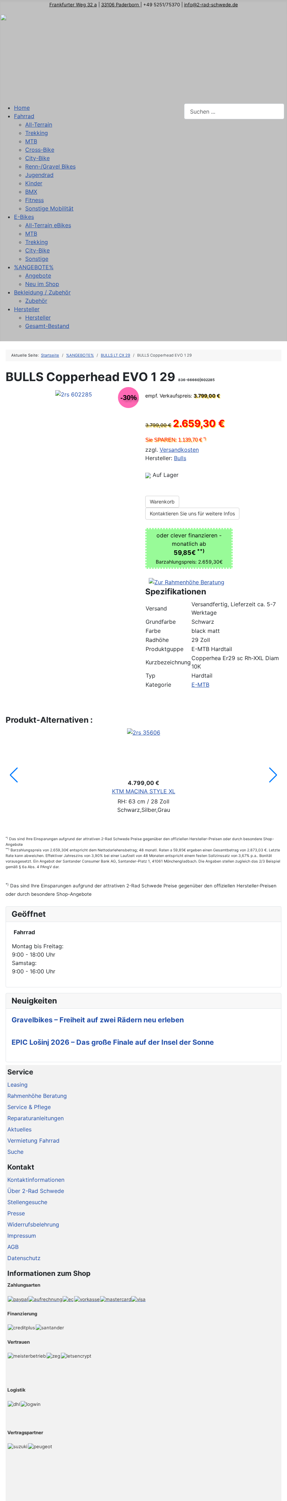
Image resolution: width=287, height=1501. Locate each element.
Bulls (180, 458)
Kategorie (158, 684)
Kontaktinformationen (35, 1179)
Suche (15, 1151)
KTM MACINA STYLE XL (143, 791)
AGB (13, 1246)
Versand (156, 608)
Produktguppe (164, 648)
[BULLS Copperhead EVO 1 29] (73, 394)
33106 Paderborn (120, 4)
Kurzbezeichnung (168, 662)
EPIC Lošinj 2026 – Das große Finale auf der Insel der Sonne (113, 1042)
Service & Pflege (29, 1106)
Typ (150, 675)
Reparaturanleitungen (35, 1118)
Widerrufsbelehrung (33, 1224)
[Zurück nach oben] (278, 1492)
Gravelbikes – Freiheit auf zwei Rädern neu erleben (98, 1020)
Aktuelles (19, 1129)
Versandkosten (179, 449)
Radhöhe (157, 639)
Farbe (153, 630)
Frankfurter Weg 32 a (73, 4)
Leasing (17, 1084)
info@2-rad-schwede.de (211, 4)
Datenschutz (24, 1258)
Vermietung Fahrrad (33, 1140)
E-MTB (200, 684)
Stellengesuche (27, 1202)
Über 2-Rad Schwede (35, 1190)
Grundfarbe (161, 621)
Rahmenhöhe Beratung (37, 1095)
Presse (16, 1213)
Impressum (21, 1235)
